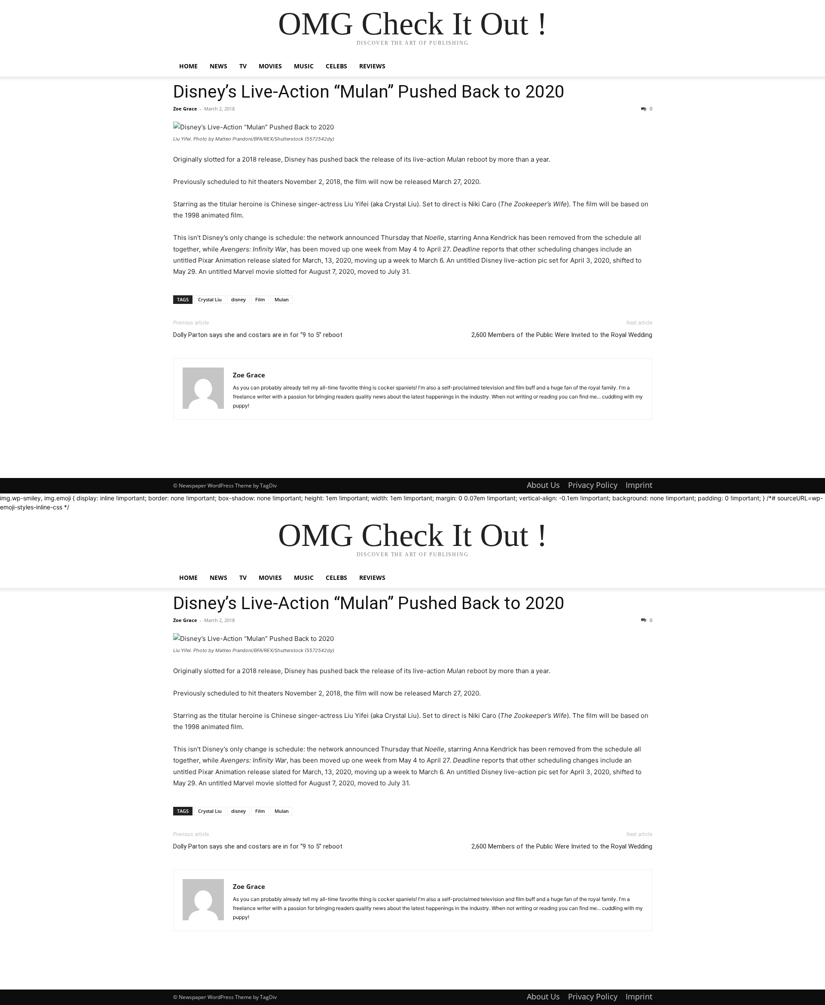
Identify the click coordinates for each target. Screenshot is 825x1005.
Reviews (372, 66)
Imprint (639, 485)
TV (243, 66)
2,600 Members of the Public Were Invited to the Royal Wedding (561, 335)
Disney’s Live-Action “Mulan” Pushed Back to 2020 (369, 91)
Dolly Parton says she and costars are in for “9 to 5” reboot (257, 335)
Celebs (336, 66)
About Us (543, 485)
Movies (270, 66)
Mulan (282, 299)
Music (304, 66)
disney (238, 299)
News (218, 66)
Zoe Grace (185, 108)
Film (260, 299)
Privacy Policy (592, 485)
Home (188, 66)
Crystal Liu (210, 299)
